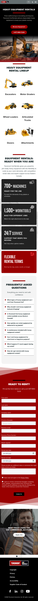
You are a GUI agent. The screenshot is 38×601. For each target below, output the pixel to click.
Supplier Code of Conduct (18, 584)
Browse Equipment (19, 27)
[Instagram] (22, 591)
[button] (32, 2)
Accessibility (14, 581)
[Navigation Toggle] (36, 2)
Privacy (12, 573)
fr (29, 2)
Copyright (13, 570)
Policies (12, 577)
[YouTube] (28, 591)
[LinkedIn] (16, 591)
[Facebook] (10, 591)
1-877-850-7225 (19, 32)
